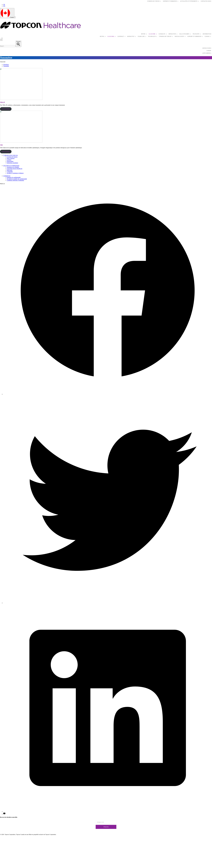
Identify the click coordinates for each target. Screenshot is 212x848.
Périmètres (6, 64)
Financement (10, 161)
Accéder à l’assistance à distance (15, 173)
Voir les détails (6, 109)
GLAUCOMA (110, 36)
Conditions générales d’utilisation (15, 180)
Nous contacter (10, 158)
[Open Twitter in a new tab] (107, 603)
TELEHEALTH (152, 36)
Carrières (9, 160)
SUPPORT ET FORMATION (170, 1)
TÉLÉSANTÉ (196, 34)
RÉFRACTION (172, 34)
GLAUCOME (152, 34)
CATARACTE (162, 34)
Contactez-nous (206, 1)
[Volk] (21, 142)
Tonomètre (6, 66)
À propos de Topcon (12, 157)
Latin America (206, 53)
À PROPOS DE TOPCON (153, 1)
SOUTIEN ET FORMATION (11, 165)
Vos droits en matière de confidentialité (17, 179)
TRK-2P (2, 102)
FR (4, 4)
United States (206, 48)
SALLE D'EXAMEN (184, 34)
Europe (209, 50)
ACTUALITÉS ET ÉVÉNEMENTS (188, 1)
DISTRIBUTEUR (207, 34)
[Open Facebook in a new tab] (107, 394)
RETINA (102, 36)
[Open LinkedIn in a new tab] (107, 811)
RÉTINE (143, 34)
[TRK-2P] (21, 99)
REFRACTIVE (130, 36)
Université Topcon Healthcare (14, 168)
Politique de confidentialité (14, 177)
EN (4, 6)
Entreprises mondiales (12, 163)
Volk (1, 145)
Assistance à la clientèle (13, 167)
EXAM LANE (141, 36)
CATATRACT (120, 36)
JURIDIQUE (6, 176)
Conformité (10, 171)
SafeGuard (9, 170)
